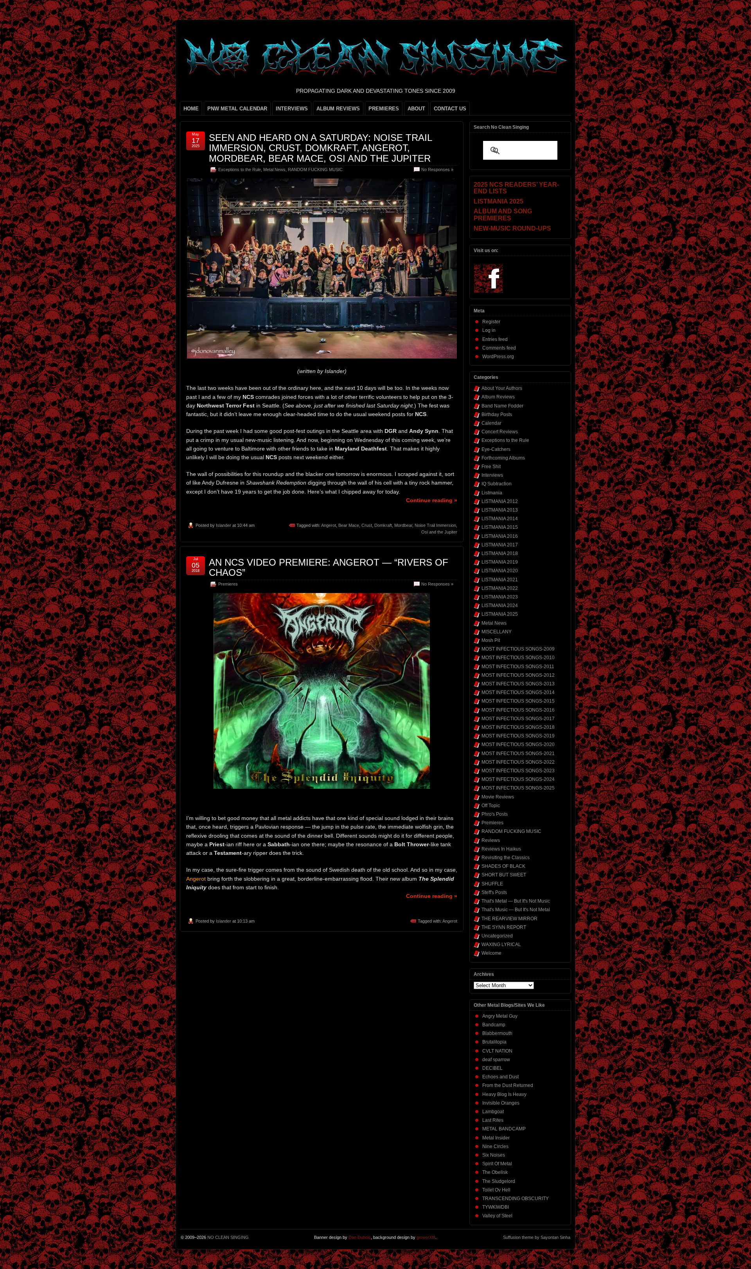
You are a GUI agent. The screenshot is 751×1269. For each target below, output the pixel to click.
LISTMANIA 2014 (500, 518)
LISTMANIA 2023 (500, 597)
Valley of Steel (497, 1216)
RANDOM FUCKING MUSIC (315, 169)
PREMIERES (383, 109)
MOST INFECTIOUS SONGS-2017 (518, 718)
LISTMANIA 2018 (500, 553)
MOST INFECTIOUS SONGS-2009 (518, 649)
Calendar (491, 423)
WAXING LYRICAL (501, 944)
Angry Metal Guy (499, 1016)
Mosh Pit (491, 640)
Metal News (274, 169)
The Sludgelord (498, 1181)
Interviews (492, 475)
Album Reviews (498, 397)
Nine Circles (495, 1146)
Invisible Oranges (500, 1103)
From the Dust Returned (507, 1085)
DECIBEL (492, 1068)
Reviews (491, 840)
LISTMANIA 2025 (500, 614)
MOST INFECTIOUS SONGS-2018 (518, 727)
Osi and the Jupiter (439, 532)
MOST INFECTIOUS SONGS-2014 (518, 692)
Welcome (491, 953)
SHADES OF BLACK (503, 866)
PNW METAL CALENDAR (237, 109)
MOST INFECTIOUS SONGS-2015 (518, 701)
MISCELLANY (497, 631)
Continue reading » (431, 500)
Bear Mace (348, 525)
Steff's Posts (494, 892)
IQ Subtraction (497, 484)
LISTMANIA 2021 (500, 579)
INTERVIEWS (292, 109)
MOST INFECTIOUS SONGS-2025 (518, 788)
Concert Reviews (500, 431)
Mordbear (403, 525)
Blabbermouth (497, 1033)
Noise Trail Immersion (435, 525)
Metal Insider (496, 1138)
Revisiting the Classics (506, 857)
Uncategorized (497, 936)
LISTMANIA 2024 (500, 605)
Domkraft (383, 525)
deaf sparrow (496, 1059)
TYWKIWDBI (495, 1207)
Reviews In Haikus (501, 849)
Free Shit (491, 466)
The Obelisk (495, 1172)
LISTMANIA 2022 (500, 588)
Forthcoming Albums (503, 458)
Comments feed (499, 348)
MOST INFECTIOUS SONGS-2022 (518, 762)
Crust (366, 525)
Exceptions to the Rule (239, 169)
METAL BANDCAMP (504, 1129)
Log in (489, 330)
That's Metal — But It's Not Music (516, 901)
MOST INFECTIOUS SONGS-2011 (518, 666)
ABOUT (416, 109)
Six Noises (493, 1155)
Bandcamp (493, 1024)
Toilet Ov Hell (496, 1190)
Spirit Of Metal (497, 1163)
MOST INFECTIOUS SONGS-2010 (518, 657)
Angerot (328, 525)
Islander (223, 525)
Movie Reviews (498, 797)
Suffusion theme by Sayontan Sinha (536, 1237)
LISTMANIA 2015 (500, 527)
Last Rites (492, 1120)
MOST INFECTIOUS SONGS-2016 (518, 710)
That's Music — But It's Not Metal (516, 909)
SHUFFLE (492, 884)
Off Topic (491, 805)
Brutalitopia (494, 1042)
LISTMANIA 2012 (500, 501)
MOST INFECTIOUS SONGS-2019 (518, 736)
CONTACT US (450, 109)
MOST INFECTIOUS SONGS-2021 (518, 753)
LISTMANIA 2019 (500, 562)
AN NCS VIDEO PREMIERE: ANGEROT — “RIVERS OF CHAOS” (328, 567)
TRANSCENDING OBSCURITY (515, 1198)
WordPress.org (498, 356)
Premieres (228, 584)
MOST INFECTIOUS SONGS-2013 (518, 684)
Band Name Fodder (502, 406)
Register (491, 321)
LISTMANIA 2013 (500, 510)
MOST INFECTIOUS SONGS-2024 (518, 779)
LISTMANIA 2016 (500, 536)
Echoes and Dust (500, 1077)
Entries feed (495, 339)
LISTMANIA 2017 (500, 545)
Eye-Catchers (496, 449)
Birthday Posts (497, 414)
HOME (191, 109)
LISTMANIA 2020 (500, 570)
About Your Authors (502, 388)
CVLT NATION (497, 1051)
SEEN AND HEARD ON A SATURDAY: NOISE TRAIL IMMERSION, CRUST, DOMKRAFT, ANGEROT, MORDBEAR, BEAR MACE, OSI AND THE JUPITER (320, 148)
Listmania (492, 493)
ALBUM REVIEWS (338, 109)
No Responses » (437, 169)
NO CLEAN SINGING (228, 1237)
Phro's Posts (495, 814)
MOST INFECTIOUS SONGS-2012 (518, 675)
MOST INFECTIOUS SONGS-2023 (518, 770)
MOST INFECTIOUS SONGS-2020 (518, 744)
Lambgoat (493, 1111)
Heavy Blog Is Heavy (504, 1094)
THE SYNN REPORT (504, 927)
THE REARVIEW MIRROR (509, 918)
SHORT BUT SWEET (504, 875)
